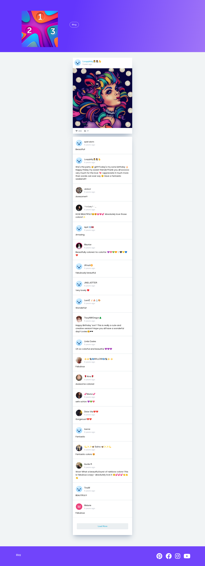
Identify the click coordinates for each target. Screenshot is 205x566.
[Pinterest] (159, 556)
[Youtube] (187, 556)
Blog (74, 24)
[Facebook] (169, 556)
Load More (102, 526)
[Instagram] (177, 556)
